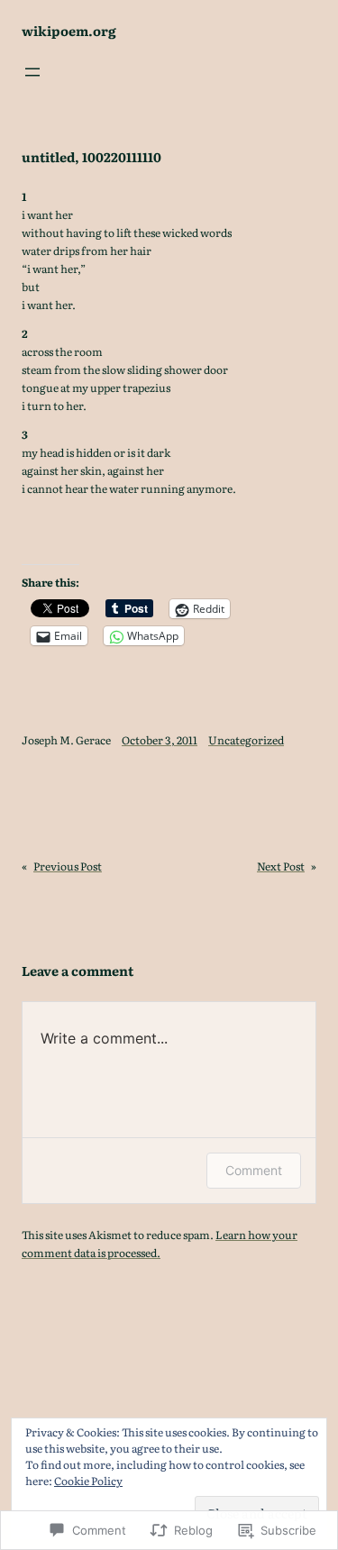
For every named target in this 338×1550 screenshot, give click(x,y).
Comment (253, 1170)
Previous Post (67, 866)
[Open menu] (32, 72)
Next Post (281, 866)
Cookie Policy (88, 1480)
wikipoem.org (69, 30)
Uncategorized (246, 740)
